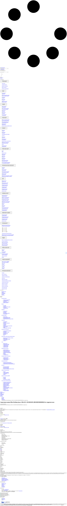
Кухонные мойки (4, 315)
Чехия (1, 450)
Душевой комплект (4, 478)
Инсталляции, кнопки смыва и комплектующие (8, 336)
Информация (3, 484)
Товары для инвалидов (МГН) (6, 375)
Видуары (3, 365)
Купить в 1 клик (7, 427)
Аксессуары (3, 477)
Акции (1, 393)
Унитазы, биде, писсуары (5, 329)
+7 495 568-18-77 (2, 69)
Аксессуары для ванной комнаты (6, 380)
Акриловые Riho (2, 426)
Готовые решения (4, 298)
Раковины (3, 309)
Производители (4, 291)
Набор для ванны (4, 480)
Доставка (1, 418)
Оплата (3, 294)
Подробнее (48, 409)
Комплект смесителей (5, 479)
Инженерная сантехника (5, 348)
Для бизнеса (3, 293)
